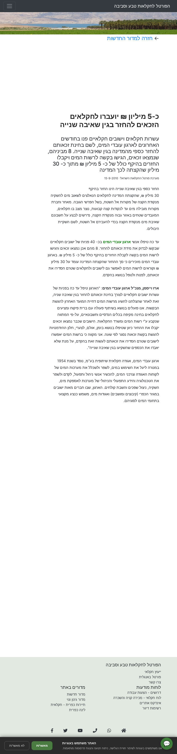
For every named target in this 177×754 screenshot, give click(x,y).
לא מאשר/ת (16, 745)
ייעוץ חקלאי (153, 672)
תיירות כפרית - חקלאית (68, 704)
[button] (52, 730)
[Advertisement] (103, 77)
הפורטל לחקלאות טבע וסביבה (142, 6)
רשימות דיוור (151, 708)
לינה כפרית (77, 710)
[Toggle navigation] (9, 6)
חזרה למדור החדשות (130, 38)
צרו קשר (155, 682)
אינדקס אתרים (150, 703)
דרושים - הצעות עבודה (144, 692)
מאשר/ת (42, 745)
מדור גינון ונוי (76, 699)
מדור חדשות (76, 694)
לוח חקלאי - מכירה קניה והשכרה (137, 698)
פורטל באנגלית (150, 677)
